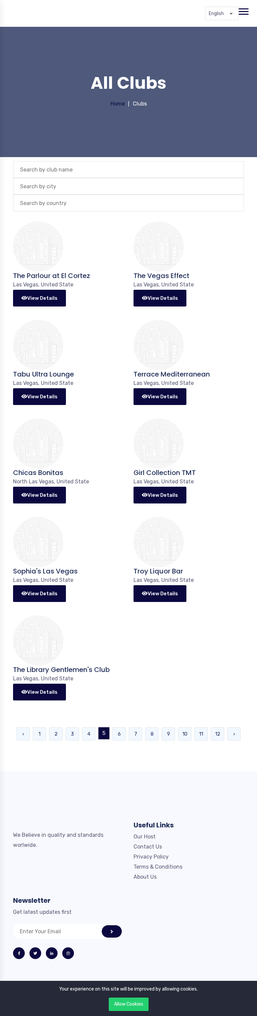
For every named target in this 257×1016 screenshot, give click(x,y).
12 (217, 734)
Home (117, 103)
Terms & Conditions (158, 867)
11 (201, 734)
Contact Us (148, 846)
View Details (42, 298)
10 (184, 734)
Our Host (145, 836)
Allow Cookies (128, 1004)
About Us (145, 877)
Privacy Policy (151, 857)
